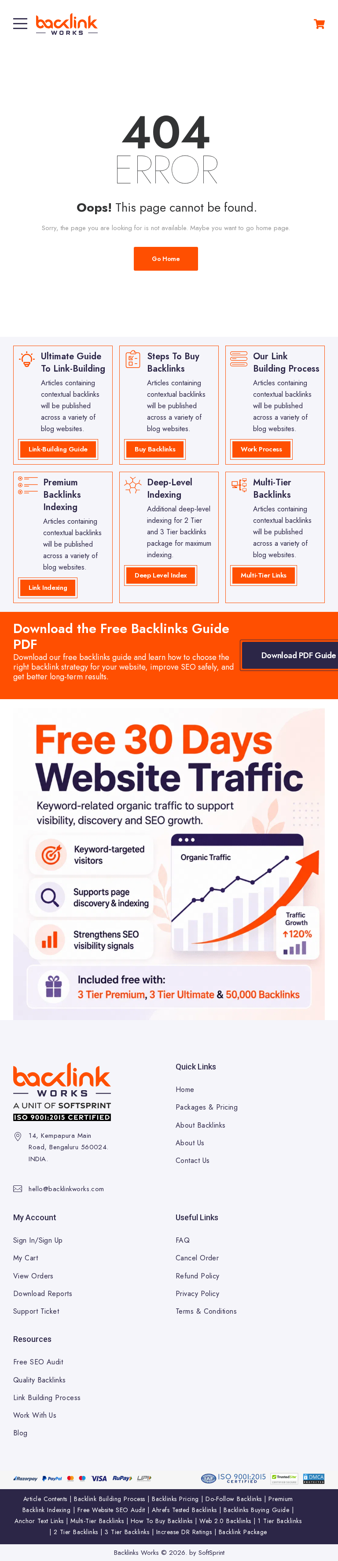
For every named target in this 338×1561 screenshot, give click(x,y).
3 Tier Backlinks (127, 1531)
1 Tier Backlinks (279, 1520)
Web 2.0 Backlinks (225, 1520)
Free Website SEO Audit (111, 1509)
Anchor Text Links (39, 1520)
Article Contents (45, 1498)
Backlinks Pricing (175, 1498)
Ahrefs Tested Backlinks (184, 1509)
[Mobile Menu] (20, 24)
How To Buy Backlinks (162, 1520)
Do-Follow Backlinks (234, 1498)
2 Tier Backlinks (76, 1531)
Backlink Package (243, 1531)
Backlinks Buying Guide (256, 1509)
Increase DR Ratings (184, 1531)
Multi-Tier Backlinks (97, 1520)
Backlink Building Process (109, 1498)
